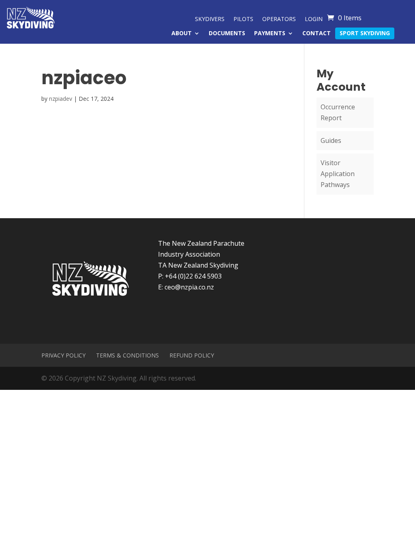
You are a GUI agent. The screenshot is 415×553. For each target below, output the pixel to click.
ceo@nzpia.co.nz (189, 287)
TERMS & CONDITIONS (127, 355)
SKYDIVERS (210, 19)
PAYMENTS (269, 33)
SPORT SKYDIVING (365, 33)
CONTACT (316, 33)
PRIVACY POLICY (63, 355)
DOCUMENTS (227, 33)
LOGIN (314, 19)
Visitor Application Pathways (338, 173)
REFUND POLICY (191, 355)
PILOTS (243, 19)
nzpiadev (60, 98)
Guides (331, 140)
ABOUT (181, 33)
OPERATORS (279, 19)
